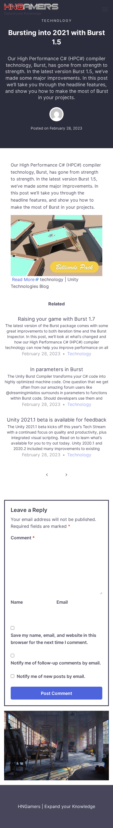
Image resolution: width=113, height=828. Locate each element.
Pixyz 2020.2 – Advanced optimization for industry (46, 474)
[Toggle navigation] (105, 9)
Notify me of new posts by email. (51, 676)
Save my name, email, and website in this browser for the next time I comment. (53, 638)
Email (62, 602)
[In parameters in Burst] (56, 389)
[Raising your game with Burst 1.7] (56, 339)
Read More (23, 279)
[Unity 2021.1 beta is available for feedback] (56, 440)
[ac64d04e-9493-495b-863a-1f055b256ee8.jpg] (56, 745)
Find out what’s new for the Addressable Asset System (66, 474)
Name (17, 602)
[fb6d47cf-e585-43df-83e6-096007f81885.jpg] (56, 245)
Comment (23, 537)
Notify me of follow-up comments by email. (56, 663)
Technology (56, 21)
